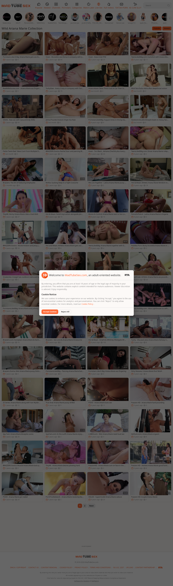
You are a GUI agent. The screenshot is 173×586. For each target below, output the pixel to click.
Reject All (65, 311)
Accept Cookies (49, 311)
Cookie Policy (87, 304)
